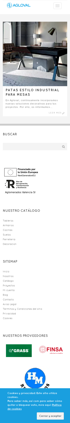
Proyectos (9, 285)
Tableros (8, 220)
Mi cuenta (9, 290)
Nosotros (8, 276)
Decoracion (9, 244)
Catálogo (8, 280)
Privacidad (9, 313)
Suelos (7, 234)
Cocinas (7, 230)
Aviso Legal (9, 304)
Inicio (6, 271)
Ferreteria (9, 239)
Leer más (55, 113)
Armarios (8, 225)
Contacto (8, 299)
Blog (5, 294)
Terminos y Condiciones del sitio (22, 308)
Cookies (7, 318)
